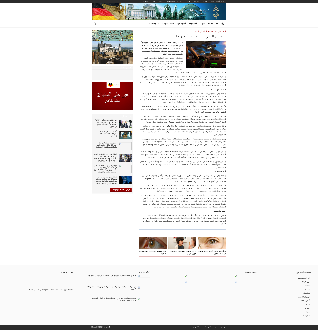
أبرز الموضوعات (304, 278)
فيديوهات (156, 24)
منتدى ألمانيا (220, 1)
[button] (94, 23)
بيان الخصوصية (197, 327)
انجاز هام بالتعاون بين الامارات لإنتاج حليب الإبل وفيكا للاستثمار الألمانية (106, 145)
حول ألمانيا (306, 282)
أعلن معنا (208, 327)
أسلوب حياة (181, 23)
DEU (147, 1)
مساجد (161, 1)
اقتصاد (210, 23)
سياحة (202, 23)
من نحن (223, 327)
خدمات (205, 1)
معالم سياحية (171, 1)
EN (154, 1)
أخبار (212, 1)
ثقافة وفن (192, 23)
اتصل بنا (216, 327)
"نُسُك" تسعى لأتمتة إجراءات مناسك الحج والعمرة (108, 134)
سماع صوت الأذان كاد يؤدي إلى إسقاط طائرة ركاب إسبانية (112, 276)
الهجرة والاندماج (304, 297)
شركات (196, 1)
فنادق (188, 1)
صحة (172, 23)
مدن (180, 1)
